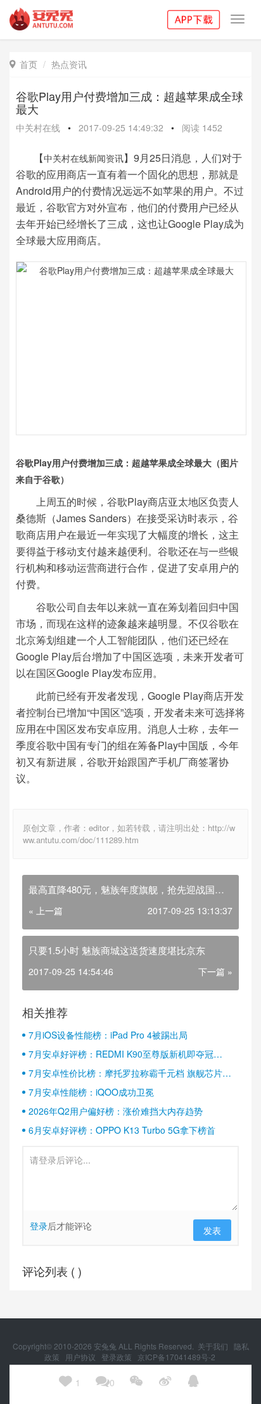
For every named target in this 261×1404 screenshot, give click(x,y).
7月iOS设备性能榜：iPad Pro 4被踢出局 (108, 1034)
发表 (212, 1230)
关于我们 (214, 1346)
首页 (23, 64)
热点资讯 (69, 64)
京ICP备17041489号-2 (176, 1356)
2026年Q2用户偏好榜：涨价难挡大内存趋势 (116, 1111)
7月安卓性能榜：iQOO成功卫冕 (91, 1092)
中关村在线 (38, 127)
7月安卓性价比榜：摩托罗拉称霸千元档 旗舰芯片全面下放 (130, 1072)
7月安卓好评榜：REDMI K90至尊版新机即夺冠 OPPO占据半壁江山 (121, 1053)
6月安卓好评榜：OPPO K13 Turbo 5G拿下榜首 (122, 1130)
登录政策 (117, 1356)
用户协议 (81, 1356)
